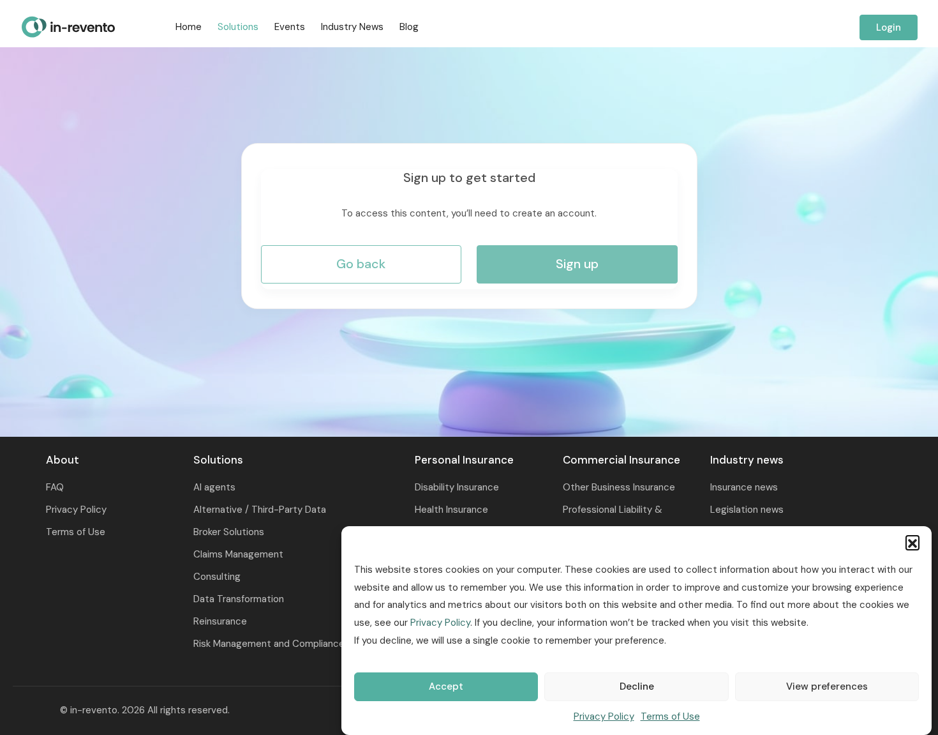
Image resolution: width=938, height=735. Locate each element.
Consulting (217, 576)
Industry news (352, 26)
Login (888, 27)
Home (188, 26)
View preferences (827, 687)
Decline (637, 687)
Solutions (238, 26)
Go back (360, 263)
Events (289, 26)
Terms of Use (670, 716)
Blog (409, 26)
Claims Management (238, 554)
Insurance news (744, 487)
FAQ (55, 487)
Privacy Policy (440, 623)
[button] (912, 542)
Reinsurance (220, 621)
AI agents (214, 487)
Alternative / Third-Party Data (259, 509)
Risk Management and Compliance (269, 643)
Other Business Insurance (619, 487)
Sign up (577, 263)
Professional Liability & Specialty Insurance (612, 520)
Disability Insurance (457, 487)
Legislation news (747, 509)
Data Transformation (238, 599)
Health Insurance (451, 509)
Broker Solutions (228, 532)
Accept (446, 687)
